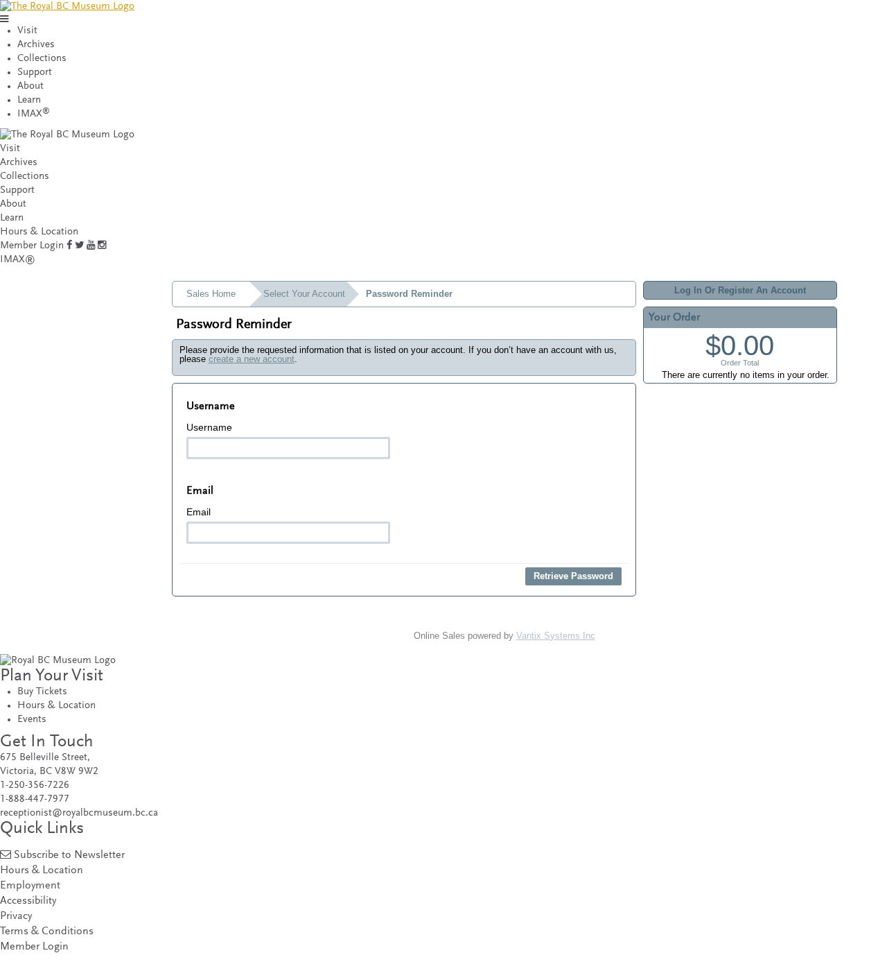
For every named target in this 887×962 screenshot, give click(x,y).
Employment (30, 886)
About (30, 86)
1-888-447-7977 (34, 799)
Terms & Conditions (47, 932)
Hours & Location (39, 232)
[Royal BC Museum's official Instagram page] (102, 246)
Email (198, 511)
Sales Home (211, 294)
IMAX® (17, 260)
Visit (27, 31)
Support (34, 72)
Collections (42, 58)
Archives (36, 45)
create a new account (252, 359)
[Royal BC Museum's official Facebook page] (69, 246)
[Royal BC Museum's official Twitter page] (79, 246)
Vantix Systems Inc (555, 635)
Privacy (16, 916)
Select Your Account (304, 294)
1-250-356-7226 (34, 785)
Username (209, 427)
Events (31, 719)
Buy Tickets (42, 692)
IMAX (33, 114)
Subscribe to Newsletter (69, 855)
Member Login (32, 246)
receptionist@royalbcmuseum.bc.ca (79, 813)
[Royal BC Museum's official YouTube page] (91, 246)
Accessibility (28, 901)
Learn (29, 100)
